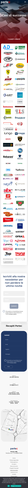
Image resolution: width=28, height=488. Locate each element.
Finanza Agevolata (14, 460)
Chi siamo (14, 464)
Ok (8, 486)
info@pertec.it (14, 385)
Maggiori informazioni (16, 486)
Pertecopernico (14, 462)
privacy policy (13, 314)
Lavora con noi (14, 472)
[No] (26, 482)
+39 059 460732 (14, 377)
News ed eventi (14, 466)
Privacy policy (14, 476)
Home (14, 458)
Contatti (14, 474)
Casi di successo (14, 470)
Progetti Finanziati (14, 468)
